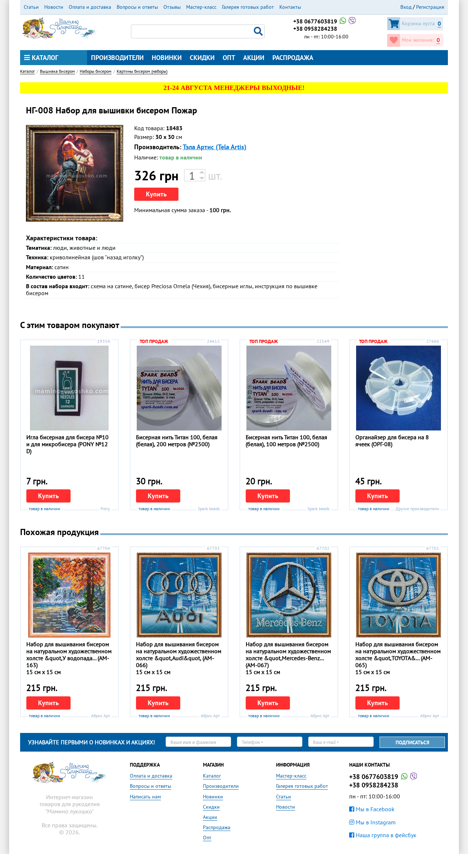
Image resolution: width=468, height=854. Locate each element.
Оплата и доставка (90, 7)
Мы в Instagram (375, 822)
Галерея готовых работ (248, 7)
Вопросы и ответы (137, 7)
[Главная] (59, 27)
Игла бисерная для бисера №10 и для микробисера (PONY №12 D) (67, 444)
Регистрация (430, 7)
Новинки (167, 57)
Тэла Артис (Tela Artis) (214, 147)
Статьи (31, 7)
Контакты (290, 7)
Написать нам (145, 796)
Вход (406, 7)
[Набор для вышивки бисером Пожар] (74, 173)
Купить (156, 194)
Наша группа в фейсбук (385, 835)
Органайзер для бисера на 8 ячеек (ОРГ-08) (392, 440)
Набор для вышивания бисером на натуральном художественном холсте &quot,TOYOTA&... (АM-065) (398, 654)
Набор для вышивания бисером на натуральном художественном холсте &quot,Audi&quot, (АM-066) (178, 654)
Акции (253, 57)
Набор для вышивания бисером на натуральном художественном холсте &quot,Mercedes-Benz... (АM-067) (288, 654)
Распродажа (292, 57)
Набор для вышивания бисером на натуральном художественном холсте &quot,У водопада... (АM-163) (69, 654)
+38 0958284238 (315, 28)
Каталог (44, 57)
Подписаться (412, 742)
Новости (53, 7)
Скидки (202, 57)
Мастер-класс (201, 7)
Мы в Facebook (374, 809)
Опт (229, 57)
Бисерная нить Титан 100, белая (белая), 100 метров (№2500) (286, 440)
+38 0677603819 (316, 21)
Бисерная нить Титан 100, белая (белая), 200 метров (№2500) (177, 440)
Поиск (259, 31)
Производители (117, 57)
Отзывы (172, 7)
